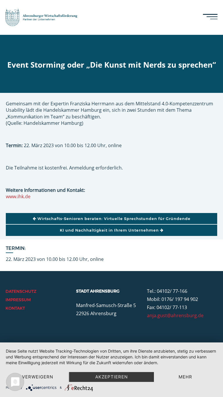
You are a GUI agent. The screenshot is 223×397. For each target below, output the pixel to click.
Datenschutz (21, 291)
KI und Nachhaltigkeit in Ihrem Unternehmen (110, 230)
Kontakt (15, 308)
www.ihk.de (18, 196)
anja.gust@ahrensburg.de (175, 315)
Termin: (16, 248)
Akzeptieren (111, 377)
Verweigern (37, 377)
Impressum (18, 299)
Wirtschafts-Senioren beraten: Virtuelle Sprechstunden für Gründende (113, 218)
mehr (185, 377)
